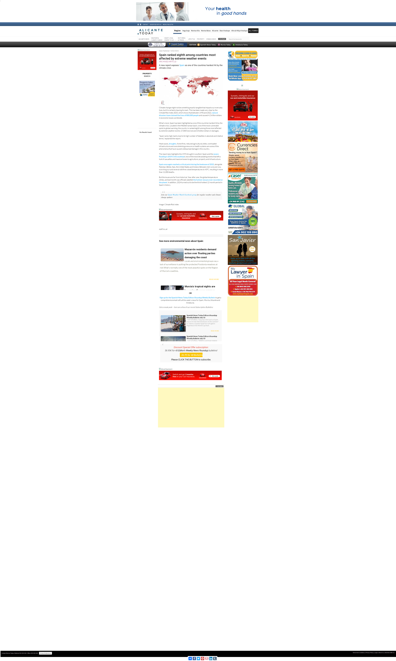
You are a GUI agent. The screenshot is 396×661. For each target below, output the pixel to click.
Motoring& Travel (181, 39)
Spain (181, 65)
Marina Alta (195, 31)
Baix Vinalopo (225, 31)
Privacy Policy (369, 652)
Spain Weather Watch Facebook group (182, 194)
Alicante (215, 31)
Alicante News (144, 39)
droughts (172, 144)
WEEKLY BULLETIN (168, 24)
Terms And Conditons (359, 652)
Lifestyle (191, 39)
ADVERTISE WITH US (155, 24)
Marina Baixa (206, 31)
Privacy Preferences (45, 653)
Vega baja (186, 31)
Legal (376, 652)
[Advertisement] (191, 407)
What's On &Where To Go (169, 39)
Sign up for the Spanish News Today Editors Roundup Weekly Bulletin (187, 297)
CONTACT (145, 24)
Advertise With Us (389, 652)
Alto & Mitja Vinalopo (239, 31)
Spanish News (211, 39)
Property (200, 39)
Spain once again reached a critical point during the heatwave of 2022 (186, 164)
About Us (381, 652)
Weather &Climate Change (156, 39)
